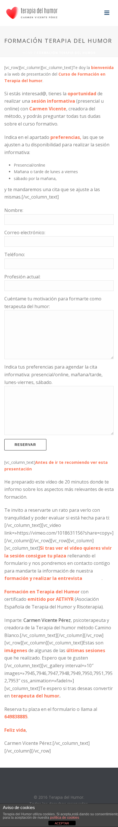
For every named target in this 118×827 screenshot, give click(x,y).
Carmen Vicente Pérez (47, 620)
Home (28, 53)
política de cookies (64, 818)
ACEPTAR (62, 823)
